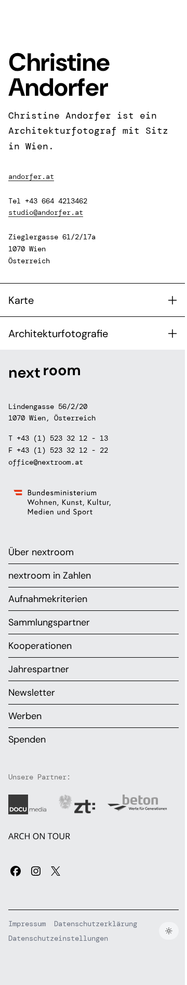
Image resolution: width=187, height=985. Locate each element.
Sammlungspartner (49, 622)
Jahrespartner (38, 669)
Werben (25, 716)
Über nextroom (41, 552)
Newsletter (31, 692)
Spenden (27, 739)
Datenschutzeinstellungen (58, 938)
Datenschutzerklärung (95, 923)
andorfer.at (31, 176)
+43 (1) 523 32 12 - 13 (62, 438)
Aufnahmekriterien (47, 599)
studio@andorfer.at (45, 212)
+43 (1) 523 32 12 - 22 (62, 450)
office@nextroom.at (45, 462)
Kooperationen (40, 645)
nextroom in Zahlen (49, 575)
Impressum (27, 923)
